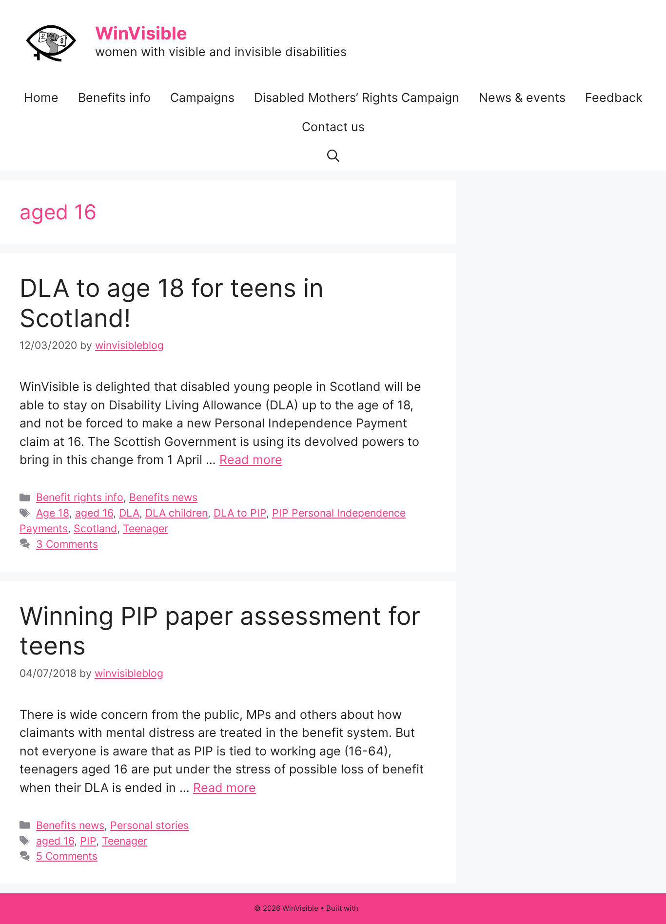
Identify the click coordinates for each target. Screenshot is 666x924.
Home (41, 97)
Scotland (95, 528)
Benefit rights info (79, 497)
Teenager (145, 528)
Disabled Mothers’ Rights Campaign (356, 97)
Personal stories (149, 825)
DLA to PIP (240, 512)
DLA (129, 512)
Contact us (333, 126)
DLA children (176, 512)
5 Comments (67, 855)
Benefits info (114, 97)
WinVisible (141, 33)
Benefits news (163, 497)
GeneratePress (386, 908)
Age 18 (52, 512)
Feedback (614, 97)
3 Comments (67, 544)
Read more (250, 459)
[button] (333, 156)
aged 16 (94, 512)
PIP (88, 840)
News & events (522, 97)
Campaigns (202, 97)
